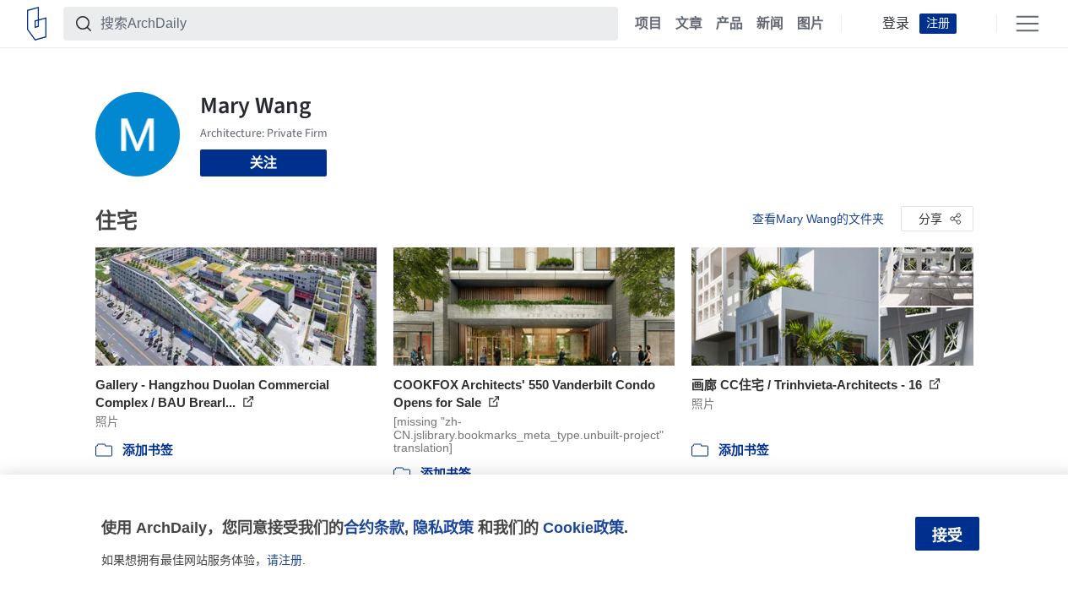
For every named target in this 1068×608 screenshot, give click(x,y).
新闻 (769, 23)
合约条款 (374, 527)
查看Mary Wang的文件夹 (818, 219)
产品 (729, 23)
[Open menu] (1027, 23)
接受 (947, 535)
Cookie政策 (583, 527)
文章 (688, 23)
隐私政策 (443, 527)
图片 (810, 23)
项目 (648, 23)
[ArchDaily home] (36, 24)
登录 (895, 23)
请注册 (284, 560)
